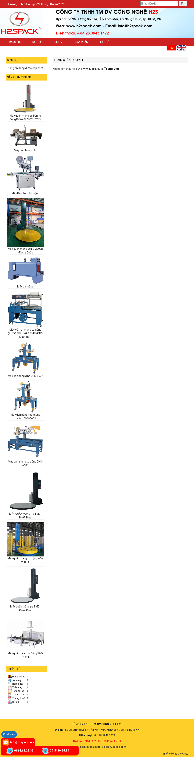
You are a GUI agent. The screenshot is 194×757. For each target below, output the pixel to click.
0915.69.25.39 (59, 750)
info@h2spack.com (22, 742)
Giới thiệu (37, 41)
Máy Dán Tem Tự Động (25, 193)
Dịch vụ (59, 41)
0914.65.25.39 (24, 750)
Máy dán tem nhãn (25, 150)
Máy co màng (25, 286)
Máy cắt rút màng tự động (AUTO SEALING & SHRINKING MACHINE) (25, 333)
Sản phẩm (81, 41)
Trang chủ (14, 41)
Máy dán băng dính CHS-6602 (25, 375)
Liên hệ (104, 41)
